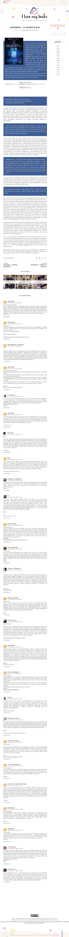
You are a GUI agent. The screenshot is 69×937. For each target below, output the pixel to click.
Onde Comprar (40, 84)
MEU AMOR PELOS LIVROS (10, 404)
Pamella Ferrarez (14, 568)
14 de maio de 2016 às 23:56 (15, 809)
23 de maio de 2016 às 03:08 (15, 870)
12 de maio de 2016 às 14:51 (14, 673)
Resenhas (34, 30)
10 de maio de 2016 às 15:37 (15, 480)
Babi (8, 458)
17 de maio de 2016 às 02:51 (15, 848)
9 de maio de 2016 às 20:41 (14, 368)
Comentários (9, 258)
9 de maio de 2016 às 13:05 (14, 346)
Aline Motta (11, 869)
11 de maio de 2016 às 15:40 (14, 621)
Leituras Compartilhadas (17, 784)
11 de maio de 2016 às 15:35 (14, 599)
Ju (8, 495)
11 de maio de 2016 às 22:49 (15, 647)
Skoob (16, 84)
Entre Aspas (11, 710)
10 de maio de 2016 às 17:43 (15, 497)
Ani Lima (10, 432)
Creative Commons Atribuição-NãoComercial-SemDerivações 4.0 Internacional (34, 920)
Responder (6, 316)
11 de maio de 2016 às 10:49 (14, 570)
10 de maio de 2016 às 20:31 (15, 525)
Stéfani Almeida (13, 740)
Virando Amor (7, 425)
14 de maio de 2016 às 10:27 (15, 766)
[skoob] (64, 25)
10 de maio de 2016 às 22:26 (15, 549)
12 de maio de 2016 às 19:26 (15, 719)
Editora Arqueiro (26, 30)
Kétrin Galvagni (13, 718)
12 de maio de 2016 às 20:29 (15, 742)
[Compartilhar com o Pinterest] (42, 258)
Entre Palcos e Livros (9, 516)
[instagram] (51, 25)
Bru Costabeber (13, 672)
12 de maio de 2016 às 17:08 (15, 698)
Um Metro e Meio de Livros (11, 471)
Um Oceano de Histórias (11, 689)
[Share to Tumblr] (45, 258)
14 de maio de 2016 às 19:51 (14, 785)
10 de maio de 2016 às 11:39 (14, 434)
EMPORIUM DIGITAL (54, 935)
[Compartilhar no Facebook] (39, 258)
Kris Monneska (12, 547)
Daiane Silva (11, 620)
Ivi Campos (11, 395)
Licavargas (11, 847)
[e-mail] (58, 28)
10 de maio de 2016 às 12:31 (14, 459)
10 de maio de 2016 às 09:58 (15, 414)
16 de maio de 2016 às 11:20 (14, 830)
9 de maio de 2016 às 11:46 (14, 323)
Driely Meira (11, 523)
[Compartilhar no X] (36, 258)
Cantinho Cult (7, 590)
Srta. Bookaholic (13, 764)
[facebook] (55, 25)
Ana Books (11, 322)
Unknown (10, 301)
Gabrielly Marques (14, 479)
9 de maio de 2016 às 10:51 (14, 302)
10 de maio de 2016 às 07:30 (15, 396)
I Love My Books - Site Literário (29, 935)
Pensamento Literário (15, 344)
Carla (9, 697)
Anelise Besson (13, 598)
